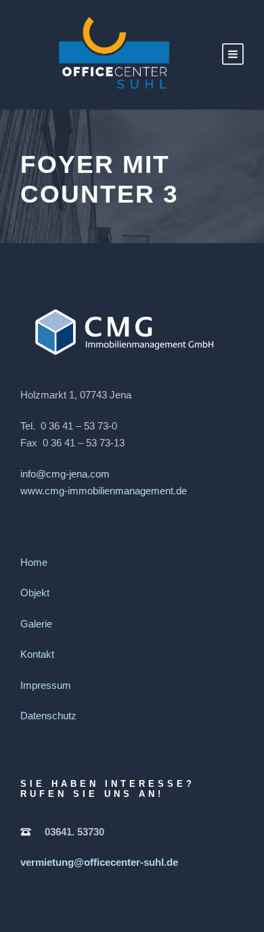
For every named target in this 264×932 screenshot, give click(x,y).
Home (33, 562)
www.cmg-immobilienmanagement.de (103, 490)
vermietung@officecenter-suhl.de (99, 862)
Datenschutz (48, 715)
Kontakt (37, 654)
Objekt (34, 592)
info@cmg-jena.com (65, 474)
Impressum (45, 685)
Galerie (36, 623)
